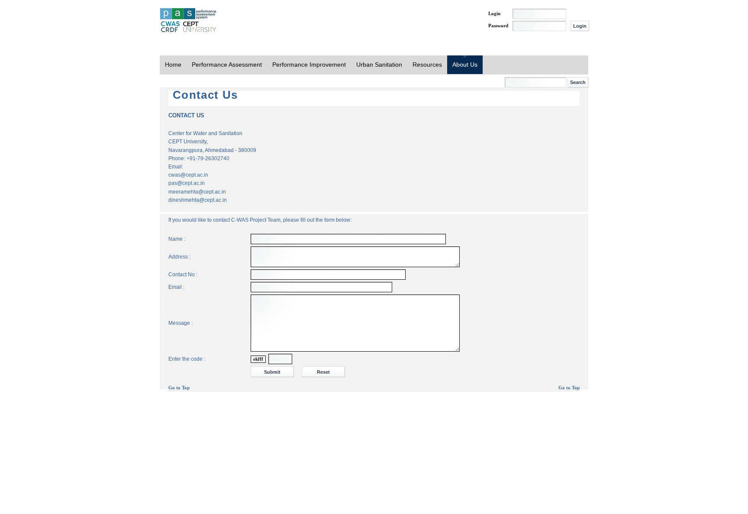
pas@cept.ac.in (186, 183)
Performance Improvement (309, 64)
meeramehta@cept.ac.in (197, 192)
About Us (464, 64)
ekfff (258, 359)
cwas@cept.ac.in (188, 175)
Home (173, 64)
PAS (189, 21)
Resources (427, 64)
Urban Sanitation (379, 64)
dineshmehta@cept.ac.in (197, 200)
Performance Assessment (227, 64)
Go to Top (179, 387)
